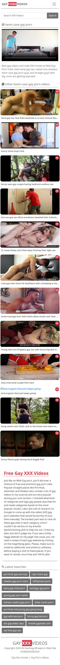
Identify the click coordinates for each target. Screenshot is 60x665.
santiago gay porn (39, 588)
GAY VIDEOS (14, 4)
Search (52, 15)
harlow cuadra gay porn (17, 602)
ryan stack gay (40, 574)
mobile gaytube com (39, 623)
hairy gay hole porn (14, 588)
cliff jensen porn (41, 581)
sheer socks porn (44, 602)
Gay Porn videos (40, 657)
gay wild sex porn (13, 616)
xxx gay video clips (14, 623)
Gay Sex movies (19, 657)
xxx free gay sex (12, 630)
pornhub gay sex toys (15, 574)
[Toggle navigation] (54, 4)
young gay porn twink (16, 595)
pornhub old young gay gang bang (23, 609)
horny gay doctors (37, 616)
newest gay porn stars (16, 581)
